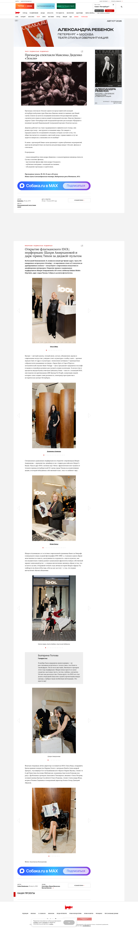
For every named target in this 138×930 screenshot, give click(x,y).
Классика (31, 16)
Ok (69, 922)
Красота (50, 13)
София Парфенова (22, 886)
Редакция (25, 913)
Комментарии (78, 200)
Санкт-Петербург (104, 1)
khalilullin (20, 201)
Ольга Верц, (45, 886)
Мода (43, 13)
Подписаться (34, 51)
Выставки (51, 16)
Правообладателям (75, 913)
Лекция (65, 16)
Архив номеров (88, 913)
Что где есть (60, 13)
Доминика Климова (54, 451)
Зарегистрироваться (26, 1)
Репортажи (29, 245)
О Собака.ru (42, 913)
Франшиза (99, 913)
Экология (70, 13)
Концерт (23, 16)
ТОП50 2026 (84, 16)
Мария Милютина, (54, 886)
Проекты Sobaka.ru (116, 1)
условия (35, 922)
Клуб (16, 16)
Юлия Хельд (54, 544)
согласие (45, 922)
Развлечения (34, 13)
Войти (17, 1)
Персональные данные (111, 913)
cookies (51, 924)
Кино (44, 16)
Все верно (109, 10)
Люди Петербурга (62, 913)
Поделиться (44, 51)
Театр (38, 16)
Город (25, 13)
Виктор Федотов (46, 888)
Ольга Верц (54, 346)
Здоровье (79, 13)
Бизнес (76, 16)
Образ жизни (90, 13)
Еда (71, 16)
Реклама (33, 913)
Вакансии (51, 913)
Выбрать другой (99, 10)
